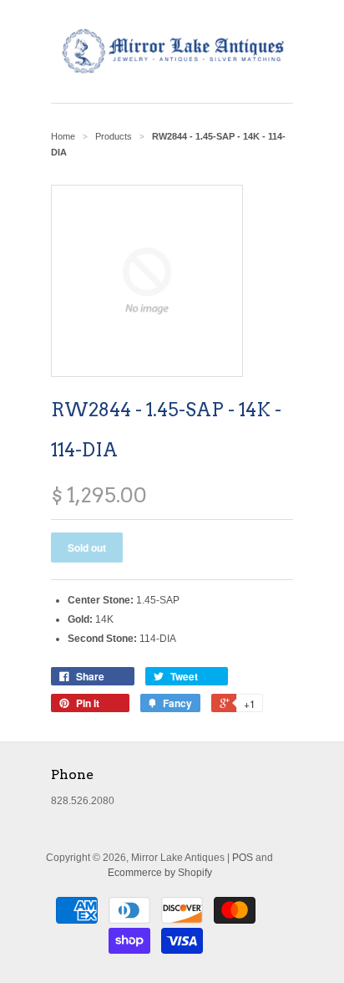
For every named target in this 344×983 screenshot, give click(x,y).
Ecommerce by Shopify (160, 873)
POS (242, 857)
